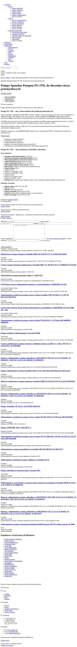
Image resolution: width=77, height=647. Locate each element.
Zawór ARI (8, 546)
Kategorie (5, 602)
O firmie (7, 594)
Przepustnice (16, 39)
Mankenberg (12, 56)
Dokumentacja (9, 99)
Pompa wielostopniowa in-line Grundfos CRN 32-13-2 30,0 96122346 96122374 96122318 (35, 371)
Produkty (7, 5)
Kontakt (7, 64)
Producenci (8, 46)
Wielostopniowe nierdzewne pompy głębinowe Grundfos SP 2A (25, 460)
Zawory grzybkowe (18, 22)
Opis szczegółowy (10, 97)
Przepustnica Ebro (10, 544)
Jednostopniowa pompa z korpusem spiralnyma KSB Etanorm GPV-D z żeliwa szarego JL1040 (37, 524)
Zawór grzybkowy (10, 569)
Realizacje (8, 42)
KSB (9, 52)
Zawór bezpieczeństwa (11, 552)
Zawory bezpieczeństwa (19, 20)
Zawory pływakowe (18, 23)
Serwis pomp (8, 44)
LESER (10, 54)
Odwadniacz (8, 563)
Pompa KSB (8, 554)
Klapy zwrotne (16, 37)
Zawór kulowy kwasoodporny (14, 561)
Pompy (10, 6)
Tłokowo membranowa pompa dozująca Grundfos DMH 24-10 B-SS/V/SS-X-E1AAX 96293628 (38, 381)
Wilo (9, 59)
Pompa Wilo (8, 576)
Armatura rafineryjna (18, 34)
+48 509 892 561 (13, 631)
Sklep (3, 74)
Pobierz (8, 206)
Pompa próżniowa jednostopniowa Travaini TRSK (20, 333)
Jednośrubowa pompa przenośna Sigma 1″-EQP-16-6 (21, 275)
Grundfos (11, 51)
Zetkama (10, 61)
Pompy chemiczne (17, 10)
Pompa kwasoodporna (11, 542)
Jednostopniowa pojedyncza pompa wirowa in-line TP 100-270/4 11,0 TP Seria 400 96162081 (37, 417)
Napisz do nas (5, 640)
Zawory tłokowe (17, 25)
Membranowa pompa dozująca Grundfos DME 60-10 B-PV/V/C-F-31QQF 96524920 (34, 254)
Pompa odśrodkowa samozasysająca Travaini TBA (20, 470)
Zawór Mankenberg (10, 547)
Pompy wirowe (16, 13)
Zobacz (3, 206)
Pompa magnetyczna (11, 549)
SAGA (3, 77)
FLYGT (10, 49)
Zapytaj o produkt (6, 93)
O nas (4, 591)
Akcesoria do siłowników (19, 32)
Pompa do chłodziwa (11, 566)
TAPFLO (11, 57)
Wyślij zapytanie (9, 101)
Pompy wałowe (16, 11)
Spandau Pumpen (13, 199)
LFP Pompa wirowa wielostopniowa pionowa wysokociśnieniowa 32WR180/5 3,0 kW (34, 284)
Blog (6, 62)
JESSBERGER (9, 564)
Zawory (10, 18)
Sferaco (7, 557)
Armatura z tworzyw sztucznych (21, 35)
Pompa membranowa (11, 574)
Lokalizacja (5, 615)
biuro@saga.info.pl (14, 633)
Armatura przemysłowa (15, 30)
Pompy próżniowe (17, 8)
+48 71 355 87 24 (12, 630)
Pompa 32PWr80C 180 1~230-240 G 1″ (16, 428)
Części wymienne (10, 612)
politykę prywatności (59, 238)
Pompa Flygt (8, 556)
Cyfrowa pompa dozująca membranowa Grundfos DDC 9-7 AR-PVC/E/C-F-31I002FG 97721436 (38, 265)
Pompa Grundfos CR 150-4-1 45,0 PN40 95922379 (20, 406)
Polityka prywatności (7, 645)
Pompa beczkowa (10, 559)
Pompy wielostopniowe (19, 15)
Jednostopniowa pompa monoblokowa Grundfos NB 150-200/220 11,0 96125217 (32, 449)
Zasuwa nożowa (9, 541)
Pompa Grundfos (10, 568)
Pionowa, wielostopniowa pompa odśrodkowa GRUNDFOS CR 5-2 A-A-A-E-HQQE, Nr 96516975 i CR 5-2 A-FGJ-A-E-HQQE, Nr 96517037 (35, 513)
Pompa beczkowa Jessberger (13, 539)
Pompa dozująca (9, 573)
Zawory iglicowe (17, 27)
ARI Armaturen (13, 47)
